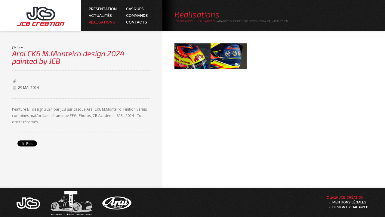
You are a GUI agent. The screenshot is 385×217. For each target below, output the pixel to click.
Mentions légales (349, 202)
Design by (350, 207)
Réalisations (102, 22)
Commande (137, 16)
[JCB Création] (29, 202)
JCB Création (183, 21)
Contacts (136, 22)
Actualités (100, 16)
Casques (135, 9)
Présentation (103, 9)
